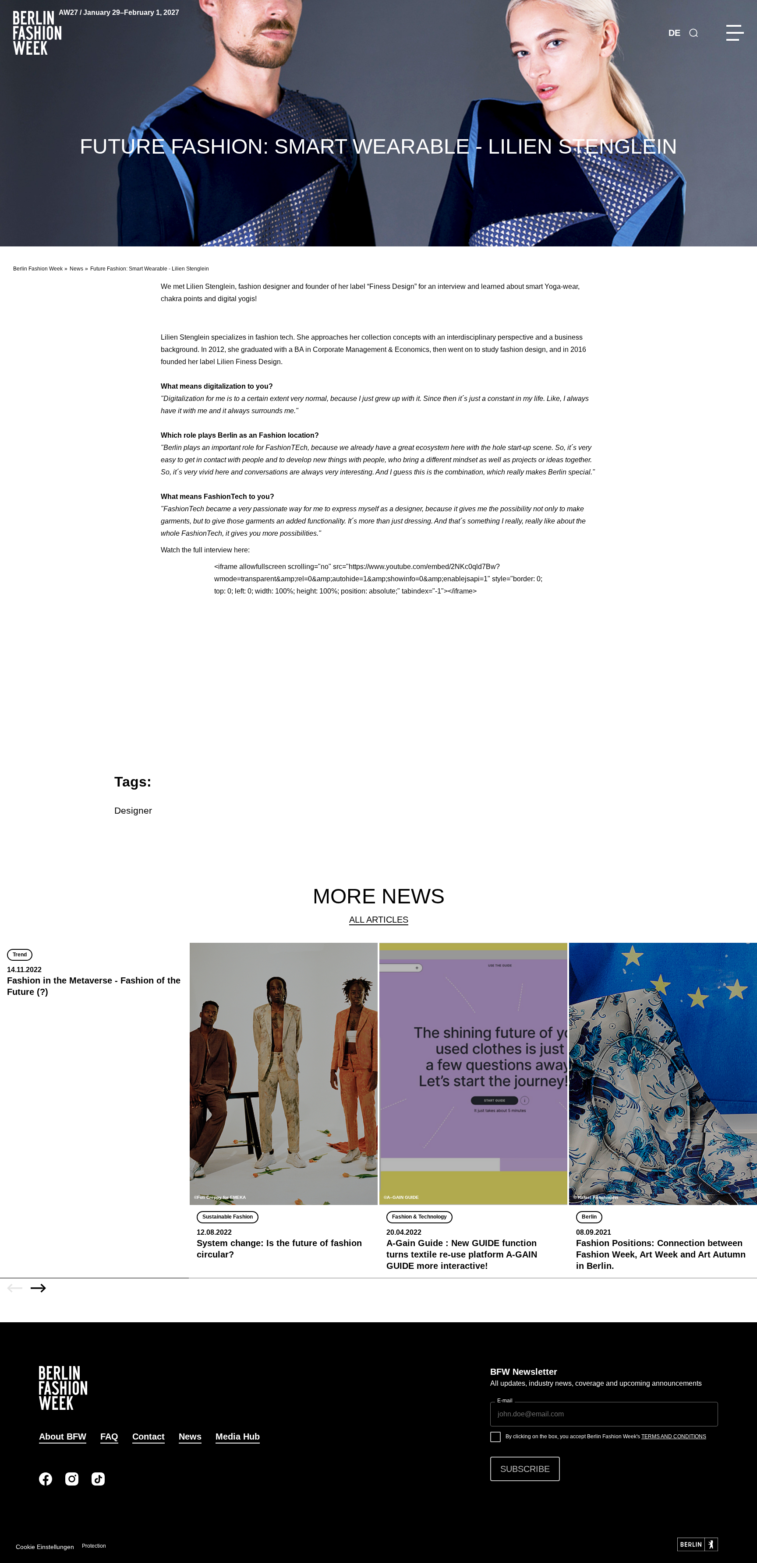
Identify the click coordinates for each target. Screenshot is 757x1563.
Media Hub (238, 1436)
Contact (148, 1436)
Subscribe (525, 1469)
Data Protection (87, 1546)
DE (674, 33)
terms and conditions (673, 1436)
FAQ (109, 1436)
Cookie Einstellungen (45, 1546)
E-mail (505, 1401)
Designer (133, 810)
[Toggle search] (693, 33)
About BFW (62, 1436)
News (76, 269)
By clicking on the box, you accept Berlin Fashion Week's (606, 1436)
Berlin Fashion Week (38, 269)
